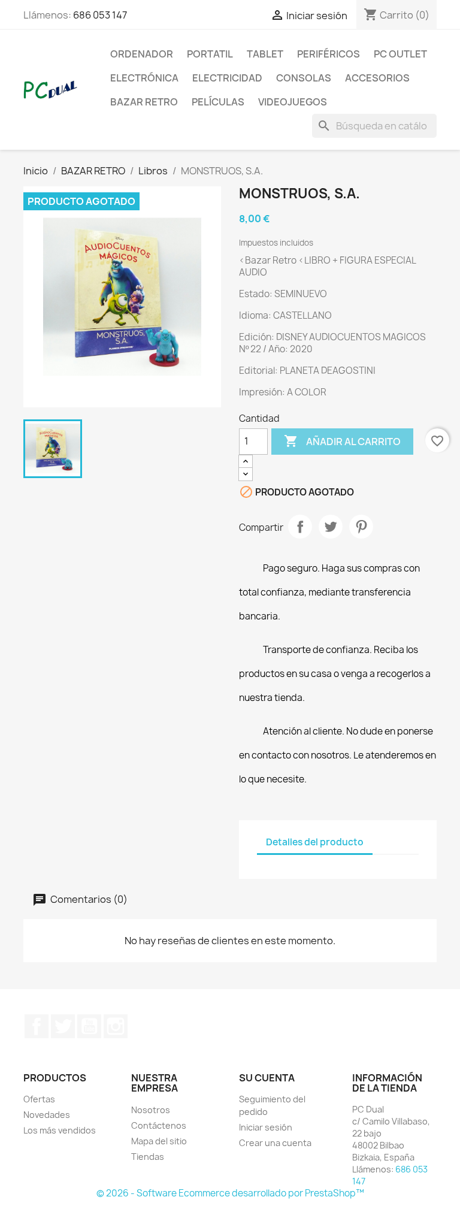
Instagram (116, 1026)
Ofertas (39, 1099)
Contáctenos (158, 1125)
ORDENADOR (141, 54)
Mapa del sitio (159, 1141)
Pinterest (361, 527)
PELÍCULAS (218, 101)
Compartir (300, 527)
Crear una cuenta (275, 1142)
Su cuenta (267, 1077)
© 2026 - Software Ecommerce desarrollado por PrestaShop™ (230, 1193)
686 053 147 (100, 15)
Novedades (46, 1114)
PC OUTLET (400, 54)
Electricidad (227, 77)
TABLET (265, 54)
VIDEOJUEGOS (292, 101)
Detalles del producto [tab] (315, 842)
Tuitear (331, 527)
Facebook (37, 1026)
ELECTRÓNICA (144, 77)
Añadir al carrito (342, 441)
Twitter (63, 1026)
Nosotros (150, 1110)
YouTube (89, 1026)
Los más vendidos (59, 1130)
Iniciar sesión (265, 1127)
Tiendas (147, 1156)
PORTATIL (210, 54)
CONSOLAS (303, 77)
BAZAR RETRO (144, 101)
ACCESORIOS (377, 77)
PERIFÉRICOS (328, 54)
